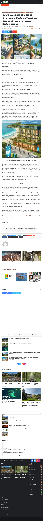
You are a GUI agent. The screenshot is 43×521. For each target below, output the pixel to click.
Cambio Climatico (33, 477)
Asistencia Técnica (4, 509)
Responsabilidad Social (4, 507)
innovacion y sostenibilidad (30, 228)
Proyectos (32, 491)
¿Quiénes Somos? (4, 497)
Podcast (31, 494)
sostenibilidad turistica (13, 230)
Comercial (4, 12)
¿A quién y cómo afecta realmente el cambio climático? (20, 425)
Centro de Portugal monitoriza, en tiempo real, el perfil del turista (8, 281)
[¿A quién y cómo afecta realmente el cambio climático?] (5, 426)
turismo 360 (22, 230)
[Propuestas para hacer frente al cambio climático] (5, 430)
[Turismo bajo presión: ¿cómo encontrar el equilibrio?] (5, 349)
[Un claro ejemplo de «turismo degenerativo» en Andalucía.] (5, 345)
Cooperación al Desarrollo (5, 502)
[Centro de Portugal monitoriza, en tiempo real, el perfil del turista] (8, 276)
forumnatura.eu (6, 28)
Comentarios (34, 334)
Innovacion (20, 12)
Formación (2, 504)
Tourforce (31, 489)
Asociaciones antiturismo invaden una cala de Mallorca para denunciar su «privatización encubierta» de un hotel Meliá (23, 358)
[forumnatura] (5, 2)
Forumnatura (16, 12)
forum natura (9, 228)
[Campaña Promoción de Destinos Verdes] (5, 422)
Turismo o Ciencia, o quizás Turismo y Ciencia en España (21, 282)
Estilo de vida (12, 12)
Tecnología (32, 492)
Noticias (27, 12)
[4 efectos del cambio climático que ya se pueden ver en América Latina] (5, 434)
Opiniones (30, 12)
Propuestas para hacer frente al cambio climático (18, 428)
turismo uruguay (31, 230)
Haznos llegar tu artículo (5, 514)
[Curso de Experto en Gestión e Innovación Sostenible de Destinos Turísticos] (5, 418)
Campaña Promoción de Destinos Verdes (17, 420)
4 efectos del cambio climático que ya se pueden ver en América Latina (23, 432)
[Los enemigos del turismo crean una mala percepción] (5, 340)
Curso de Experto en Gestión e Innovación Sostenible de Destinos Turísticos (24, 416)
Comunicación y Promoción (5, 499)
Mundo (24, 12)
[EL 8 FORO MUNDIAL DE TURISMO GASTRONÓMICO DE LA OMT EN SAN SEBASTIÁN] (35, 275)
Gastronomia (32, 486)
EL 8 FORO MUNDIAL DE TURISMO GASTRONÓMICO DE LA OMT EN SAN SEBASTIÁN (34, 280)
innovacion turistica (19, 228)
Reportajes (32, 487)
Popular (20, 334)
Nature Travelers (33, 484)
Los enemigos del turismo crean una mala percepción (19, 338)
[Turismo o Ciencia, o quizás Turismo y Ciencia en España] (21, 276)
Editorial (8, 12)
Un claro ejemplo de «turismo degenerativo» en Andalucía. (20, 343)
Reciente (7, 334)
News (31, 481)
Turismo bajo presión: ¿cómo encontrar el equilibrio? (19, 347)
